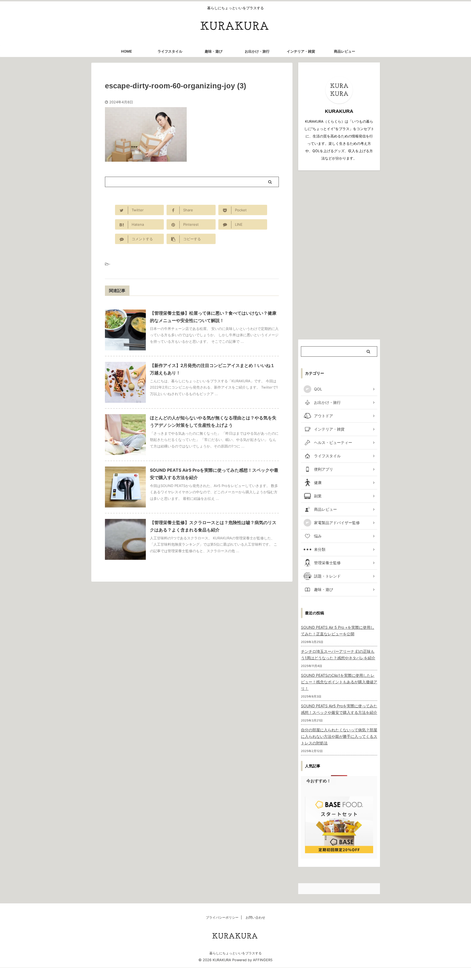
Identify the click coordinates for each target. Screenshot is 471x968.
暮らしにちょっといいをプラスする (235, 953)
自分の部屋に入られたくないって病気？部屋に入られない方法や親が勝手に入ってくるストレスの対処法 (339, 736)
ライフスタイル (170, 51)
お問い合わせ (255, 917)
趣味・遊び (213, 51)
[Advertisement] (339, 255)
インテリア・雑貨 (301, 51)
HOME (126, 51)
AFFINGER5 (263, 960)
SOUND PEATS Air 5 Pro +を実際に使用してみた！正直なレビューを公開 (337, 630)
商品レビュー (344, 51)
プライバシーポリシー (222, 917)
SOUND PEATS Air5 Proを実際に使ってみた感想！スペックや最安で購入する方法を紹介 (339, 709)
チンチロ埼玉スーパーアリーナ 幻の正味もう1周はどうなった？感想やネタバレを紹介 (338, 654)
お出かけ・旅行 (257, 51)
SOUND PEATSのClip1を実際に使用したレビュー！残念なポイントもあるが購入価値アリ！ (339, 682)
